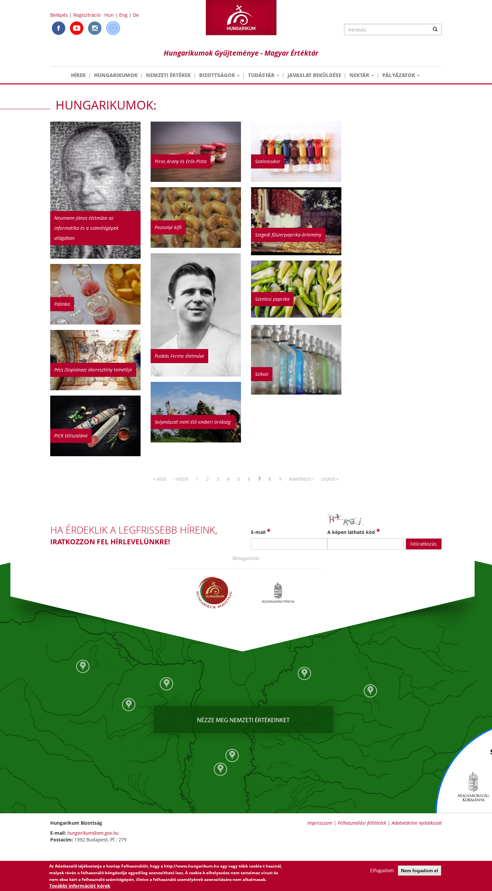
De (136, 15)
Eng (123, 15)
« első (159, 479)
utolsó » (330, 479)
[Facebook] (58, 27)
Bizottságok (217, 75)
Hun (109, 15)
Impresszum (319, 823)
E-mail (260, 531)
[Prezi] (113, 27)
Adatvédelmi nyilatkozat (417, 823)
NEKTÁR (360, 75)
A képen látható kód (353, 531)
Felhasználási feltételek (362, 823)
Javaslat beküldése (314, 75)
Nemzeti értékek (168, 75)
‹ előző (181, 479)
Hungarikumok (116, 75)
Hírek (78, 75)
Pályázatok (399, 75)
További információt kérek (79, 886)
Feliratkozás (423, 544)
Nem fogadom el (419, 870)
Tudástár (262, 75)
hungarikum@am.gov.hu (92, 833)
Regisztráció (86, 15)
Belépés (59, 15)
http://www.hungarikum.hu (191, 866)
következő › (301, 479)
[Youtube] (76, 27)
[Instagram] (94, 27)
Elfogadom (382, 870)
